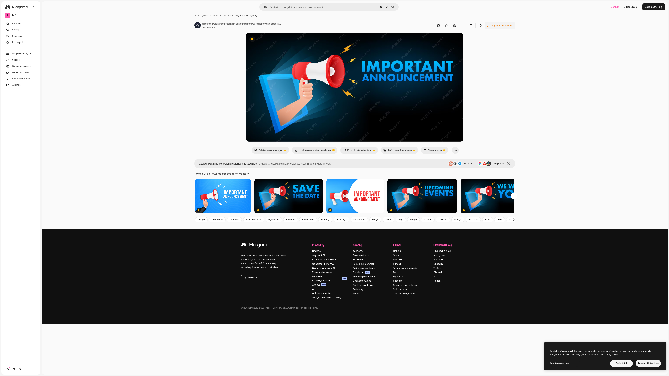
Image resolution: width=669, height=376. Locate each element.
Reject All (621, 363)
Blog (395, 272)
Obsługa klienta (442, 251)
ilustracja (473, 219)
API (314, 289)
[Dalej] (514, 196)
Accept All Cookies (648, 363)
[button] (250, 277)
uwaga (201, 219)
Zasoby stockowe (322, 272)
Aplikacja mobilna (322, 293)
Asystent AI (318, 255)
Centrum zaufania (363, 285)
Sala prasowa (400, 289)
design (413, 219)
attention (234, 219)
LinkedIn (438, 263)
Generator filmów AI (323, 263)
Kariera (397, 263)
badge (375, 219)
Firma (397, 245)
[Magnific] (255, 245)
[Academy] (14, 369)
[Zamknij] (509, 164)
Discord (437, 272)
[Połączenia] (7, 369)
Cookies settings (362, 280)
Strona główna (201, 15)
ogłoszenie (273, 219)
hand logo (341, 219)
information (359, 219)
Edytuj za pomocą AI (268, 151)
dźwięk (457, 219)
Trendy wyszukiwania (405, 268)
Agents (319, 284)
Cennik (615, 7)
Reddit (436, 280)
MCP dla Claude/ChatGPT (329, 278)
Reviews (397, 259)
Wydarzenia (399, 276)
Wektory (226, 15)
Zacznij (357, 245)
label (487, 219)
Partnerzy (358, 289)
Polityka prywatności (364, 268)
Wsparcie (358, 259)
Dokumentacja (361, 255)
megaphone (308, 219)
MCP (466, 163)
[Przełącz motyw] (20, 369)
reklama (443, 219)
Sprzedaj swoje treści (405, 285)
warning (325, 219)
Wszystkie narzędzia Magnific (328, 297)
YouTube (438, 259)
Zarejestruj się (653, 7)
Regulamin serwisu (363, 263)
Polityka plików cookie (365, 276)
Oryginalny (270, 39)
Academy (358, 251)
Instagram (439, 255)
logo (401, 219)
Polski (251, 277)
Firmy (356, 293)
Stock (216, 15)
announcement (253, 219)
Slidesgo (398, 280)
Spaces (316, 251)
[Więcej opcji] (462, 25)
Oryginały (361, 272)
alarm (388, 219)
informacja (217, 219)
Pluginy (497, 163)
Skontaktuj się (442, 245)
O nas (396, 255)
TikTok (437, 268)
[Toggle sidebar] (34, 7)
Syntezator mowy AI (323, 268)
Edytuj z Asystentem (357, 151)
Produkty (318, 245)
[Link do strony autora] (197, 25)
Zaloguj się (630, 7)
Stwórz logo (432, 151)
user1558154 (208, 27)
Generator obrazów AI (324, 259)
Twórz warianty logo (397, 151)
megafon (290, 219)
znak (499, 219)
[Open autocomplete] (264, 7)
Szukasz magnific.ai (404, 293)
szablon (428, 219)
